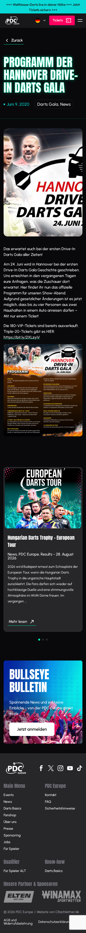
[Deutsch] (40, 20)
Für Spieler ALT (15, 871)
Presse (8, 829)
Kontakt (50, 795)
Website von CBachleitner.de (58, 912)
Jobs (7, 842)
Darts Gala (47, 104)
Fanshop (10, 815)
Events (9, 795)
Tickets (58, 20)
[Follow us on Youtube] (70, 768)
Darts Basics (12, 808)
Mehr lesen (18, 621)
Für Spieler (11, 849)
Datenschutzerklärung (54, 922)
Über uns (10, 822)
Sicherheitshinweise (60, 808)
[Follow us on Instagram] (60, 768)
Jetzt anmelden (32, 729)
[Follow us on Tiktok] (79, 768)
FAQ (48, 802)
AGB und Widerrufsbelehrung (18, 922)
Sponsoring (12, 835)
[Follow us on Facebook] (41, 768)
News (65, 104)
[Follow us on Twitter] (51, 768)
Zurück (17, 40)
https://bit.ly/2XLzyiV (22, 337)
